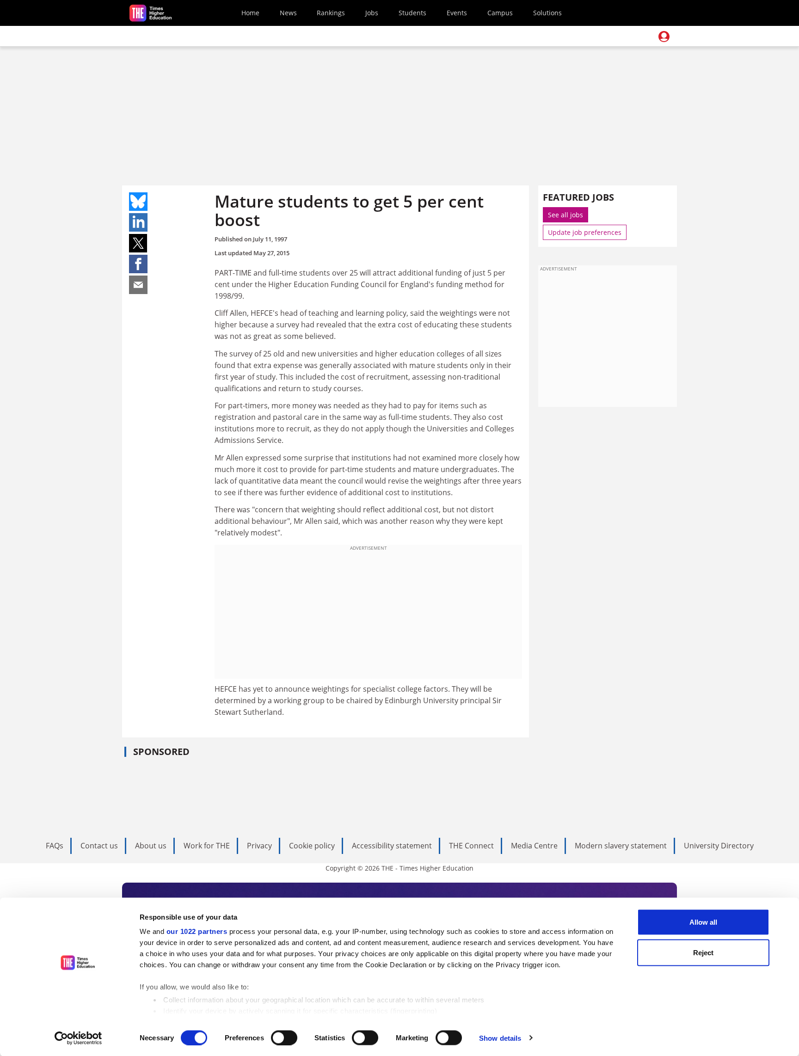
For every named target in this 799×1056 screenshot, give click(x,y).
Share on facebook (138, 264)
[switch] (284, 1037)
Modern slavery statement (621, 846)
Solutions (547, 12)
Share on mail (138, 285)
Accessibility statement (392, 846)
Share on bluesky (138, 201)
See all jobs (565, 214)
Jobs (371, 12)
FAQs (54, 846)
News (288, 12)
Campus (500, 12)
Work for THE (207, 846)
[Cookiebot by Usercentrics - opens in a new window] (78, 1038)
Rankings (331, 12)
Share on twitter (138, 243)
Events (457, 12)
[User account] (664, 36)
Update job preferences (584, 232)
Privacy (259, 846)
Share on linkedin (138, 222)
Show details (500, 1038)
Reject (703, 952)
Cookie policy (312, 846)
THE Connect (471, 846)
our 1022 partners (196, 931)
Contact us (99, 846)
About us (150, 846)
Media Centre (534, 846)
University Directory (719, 846)
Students (412, 12)
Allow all (703, 922)
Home (250, 12)
